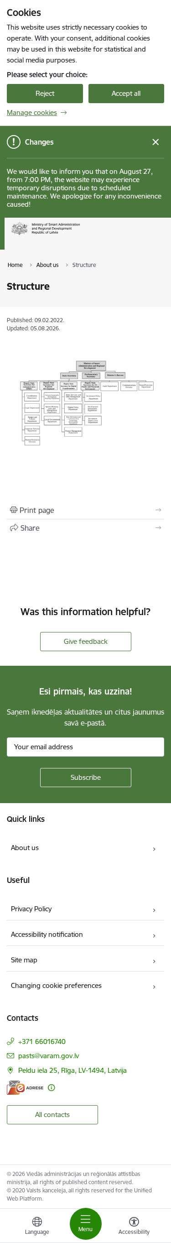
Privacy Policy (31, 908)
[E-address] (25, 1087)
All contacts (52, 1114)
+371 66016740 (42, 1041)
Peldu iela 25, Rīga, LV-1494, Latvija (72, 1070)
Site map (24, 960)
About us (25, 847)
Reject (45, 93)
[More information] (51, 1087)
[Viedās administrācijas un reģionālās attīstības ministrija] (79, 235)
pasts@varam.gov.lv (48, 1055)
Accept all (126, 93)
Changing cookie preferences (56, 985)
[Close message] (156, 142)
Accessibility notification (47, 934)
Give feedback (86, 641)
